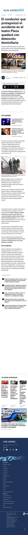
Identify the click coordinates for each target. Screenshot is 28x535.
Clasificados (6, 499)
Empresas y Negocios (8, 482)
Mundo (4, 478)
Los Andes (3, 15)
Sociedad (5, 470)
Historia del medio (7, 507)
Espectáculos (6, 476)
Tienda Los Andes (7, 497)
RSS (4, 505)
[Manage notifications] (25, 529)
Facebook (4, 450)
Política (5, 466)
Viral (4, 489)
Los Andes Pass (6, 495)
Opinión (5, 480)
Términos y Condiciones (8, 501)
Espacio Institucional (8, 491)
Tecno (4, 487)
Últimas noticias (6, 464)
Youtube (16, 450)
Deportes (5, 474)
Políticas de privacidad (8, 503)
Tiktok (10, 450)
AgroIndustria (6, 486)
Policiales (10, 15)
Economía (5, 468)
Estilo (4, 484)
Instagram (7, 450)
